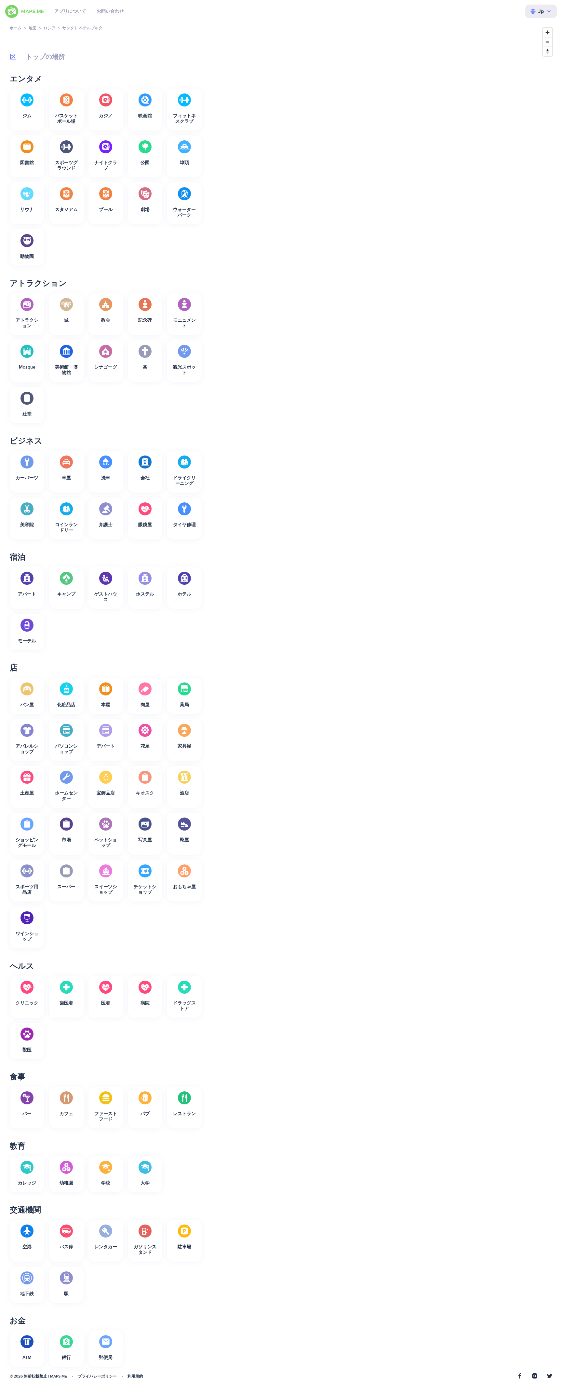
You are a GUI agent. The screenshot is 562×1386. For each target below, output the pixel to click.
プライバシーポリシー (97, 1376)
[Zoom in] (547, 32)
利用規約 (135, 1376)
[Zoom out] (547, 42)
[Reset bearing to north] (547, 51)
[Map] (383, 701)
